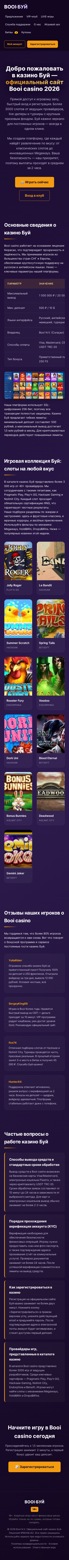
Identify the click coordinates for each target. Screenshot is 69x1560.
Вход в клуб (34, 195)
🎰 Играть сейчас (35, 182)
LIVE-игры (47, 16)
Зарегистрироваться (42, 44)
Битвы (11, 32)
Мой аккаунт (14, 44)
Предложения (14, 16)
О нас (37, 24)
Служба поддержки (17, 24)
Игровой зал (52, 24)
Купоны (26, 32)
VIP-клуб (32, 16)
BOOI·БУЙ (15, 7)
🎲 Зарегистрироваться (34, 1467)
